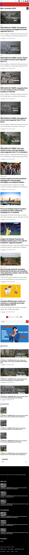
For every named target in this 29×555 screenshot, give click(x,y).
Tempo (1, 25)
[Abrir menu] (1, 1)
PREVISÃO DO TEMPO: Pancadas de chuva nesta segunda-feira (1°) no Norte (13, 120)
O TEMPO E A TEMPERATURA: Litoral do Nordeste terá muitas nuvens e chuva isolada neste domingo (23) (13, 454)
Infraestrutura (3, 176)
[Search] (27, 321)
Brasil (1, 236)
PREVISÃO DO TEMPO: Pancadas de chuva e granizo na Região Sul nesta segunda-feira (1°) (13, 29)
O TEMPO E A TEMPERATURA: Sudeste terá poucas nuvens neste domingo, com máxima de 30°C (13, 379)
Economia (2, 206)
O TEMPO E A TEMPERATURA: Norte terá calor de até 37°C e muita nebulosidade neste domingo (14, 397)
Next (21, 317)
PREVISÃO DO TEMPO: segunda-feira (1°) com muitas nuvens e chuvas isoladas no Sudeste (14, 90)
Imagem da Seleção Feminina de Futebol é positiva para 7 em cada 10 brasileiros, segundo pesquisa (13, 241)
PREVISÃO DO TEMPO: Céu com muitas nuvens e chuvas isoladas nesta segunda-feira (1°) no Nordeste (13, 150)
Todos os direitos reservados (9, 546)
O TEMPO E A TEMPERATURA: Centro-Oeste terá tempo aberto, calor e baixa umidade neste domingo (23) (13, 361)
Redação (3, 38)
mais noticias (4, 346)
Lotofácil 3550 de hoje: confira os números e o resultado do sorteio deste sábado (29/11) (12, 303)
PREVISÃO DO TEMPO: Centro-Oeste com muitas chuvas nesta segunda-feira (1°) (13, 59)
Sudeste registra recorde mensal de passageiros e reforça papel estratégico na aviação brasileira (13, 180)
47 (17, 317)
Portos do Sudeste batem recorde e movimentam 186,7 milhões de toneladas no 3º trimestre (13, 210)
